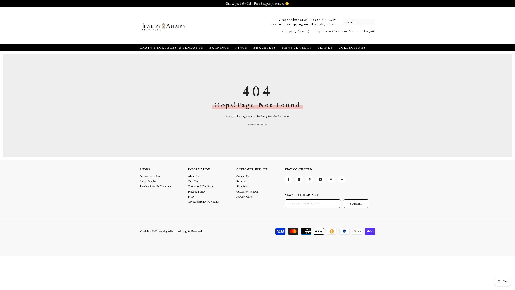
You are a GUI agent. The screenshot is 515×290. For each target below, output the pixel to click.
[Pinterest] (310, 179)
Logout (369, 31)
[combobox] (357, 22)
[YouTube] (331, 179)
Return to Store (257, 124)
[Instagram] (299, 179)
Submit (356, 203)
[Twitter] (342, 179)
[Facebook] (288, 179)
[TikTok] (320, 179)
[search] (359, 22)
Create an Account (346, 31)
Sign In (321, 31)
